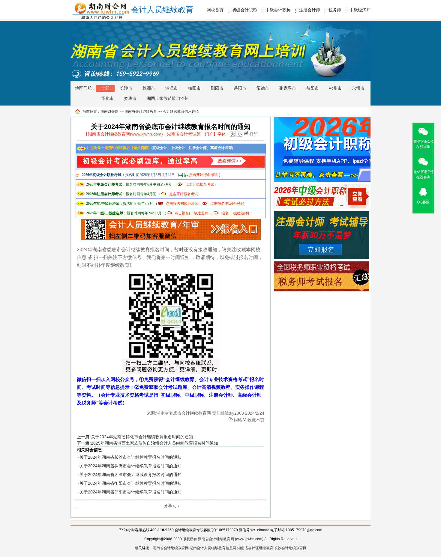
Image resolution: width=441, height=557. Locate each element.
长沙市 (126, 88)
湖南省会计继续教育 (140, 111)
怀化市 (107, 98)
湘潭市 (171, 88)
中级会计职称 (278, 10)
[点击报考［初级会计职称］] (328, 120)
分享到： (172, 505)
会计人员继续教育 (162, 9)
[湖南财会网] (100, 4)
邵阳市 (217, 88)
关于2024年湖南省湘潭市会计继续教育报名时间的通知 (131, 474)
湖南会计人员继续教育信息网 (213, 548)
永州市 (358, 88)
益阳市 (312, 88)
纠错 (238, 419)
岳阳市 (240, 88)
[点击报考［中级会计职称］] (321, 187)
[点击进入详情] (171, 157)
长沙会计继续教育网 (290, 548)
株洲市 (148, 88)
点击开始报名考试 (203, 175)
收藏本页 (256, 419)
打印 (253, 134)
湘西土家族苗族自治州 (168, 98)
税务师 (334, 10)
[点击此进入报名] (171, 221)
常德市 (262, 88)
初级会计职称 (244, 10)
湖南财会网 (109, 111)
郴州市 (335, 88)
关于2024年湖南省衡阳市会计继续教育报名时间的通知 (131, 483)
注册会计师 (309, 10)
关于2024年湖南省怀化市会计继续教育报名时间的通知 (142, 436)
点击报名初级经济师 (182, 203)
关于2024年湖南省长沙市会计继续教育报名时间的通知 (131, 457)
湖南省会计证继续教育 (255, 548)
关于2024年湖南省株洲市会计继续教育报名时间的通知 (131, 465)
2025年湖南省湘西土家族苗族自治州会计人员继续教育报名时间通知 (154, 443)
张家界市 (287, 88)
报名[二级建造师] (235, 213)
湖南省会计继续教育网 (216, 539)
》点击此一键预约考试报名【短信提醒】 (119, 148)
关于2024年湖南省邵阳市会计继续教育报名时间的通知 (131, 492)
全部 (105, 88)
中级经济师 (360, 10)
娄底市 (130, 98)
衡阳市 (194, 88)
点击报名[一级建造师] (192, 213)
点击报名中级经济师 (226, 203)
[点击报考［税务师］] (321, 264)
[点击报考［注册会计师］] (321, 214)
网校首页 (215, 10)
